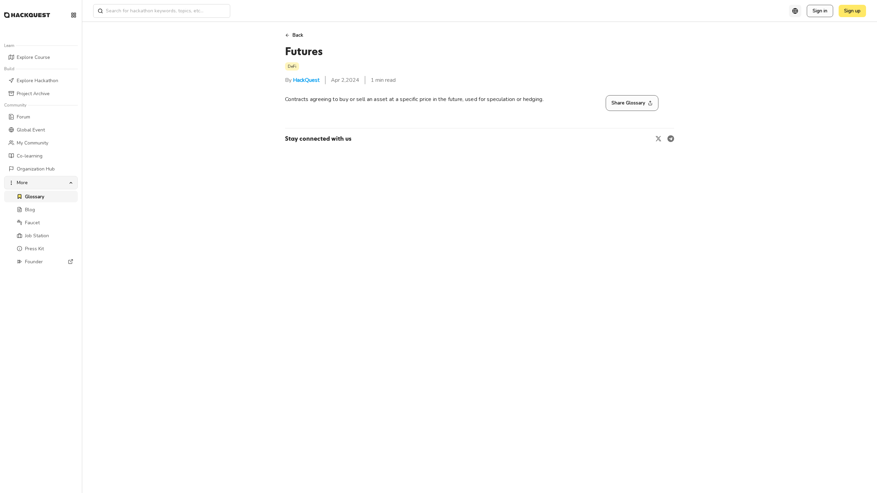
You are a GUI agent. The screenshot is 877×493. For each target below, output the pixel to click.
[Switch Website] (74, 15)
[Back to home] (27, 15)
